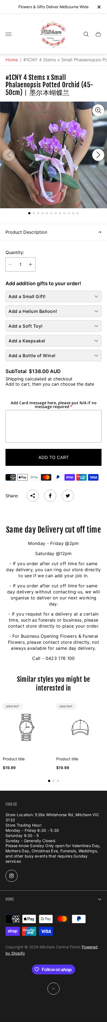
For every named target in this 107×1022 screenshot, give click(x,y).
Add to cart (53, 457)
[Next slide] (98, 155)
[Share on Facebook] (50, 496)
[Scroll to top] (53, 989)
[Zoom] (98, 110)
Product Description (26, 232)
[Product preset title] (27, 727)
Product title (14, 759)
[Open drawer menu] (8, 34)
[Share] (33, 496)
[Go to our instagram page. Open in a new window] (11, 876)
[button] (29, 213)
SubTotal (16, 371)
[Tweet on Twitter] (68, 496)
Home (11, 59)
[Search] (86, 34)
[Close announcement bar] (98, 7)
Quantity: (14, 252)
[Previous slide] (9, 155)
